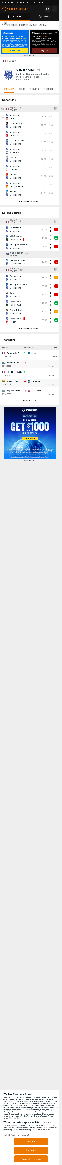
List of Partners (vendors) (16, 1135)
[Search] (47, 9)
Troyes (35, 353)
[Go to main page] (17, 9)
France (11, 61)
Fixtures (48, 89)
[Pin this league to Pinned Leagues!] (20, 109)
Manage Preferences (31, 1159)
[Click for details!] (29, 116)
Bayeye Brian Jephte (17, 390)
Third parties (14, 1118)
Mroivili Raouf (14, 381)
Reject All (31, 1150)
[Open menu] (54, 9)
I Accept (31, 1141)
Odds (22, 89)
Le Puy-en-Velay (39, 381)
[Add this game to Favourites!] (3, 116)
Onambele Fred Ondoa (18, 353)
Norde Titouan (14, 372)
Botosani (36, 390)
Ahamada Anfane (15, 362)
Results (34, 89)
